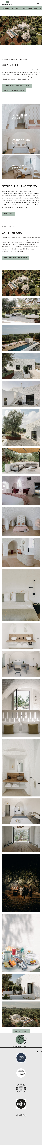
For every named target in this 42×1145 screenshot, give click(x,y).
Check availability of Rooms (17, 85)
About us (8, 214)
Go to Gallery (21, 1031)
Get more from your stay (15, 258)
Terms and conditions (14, 90)
